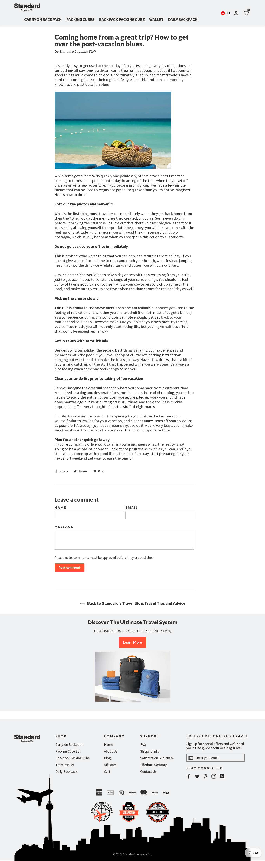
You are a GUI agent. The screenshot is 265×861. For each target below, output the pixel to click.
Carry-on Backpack (42, 19)
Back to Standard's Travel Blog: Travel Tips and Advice (136, 603)
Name (60, 507)
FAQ (143, 744)
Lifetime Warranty (153, 764)
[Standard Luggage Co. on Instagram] (213, 776)
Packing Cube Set (68, 751)
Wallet (156, 19)
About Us (110, 751)
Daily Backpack (182, 19)
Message (64, 526)
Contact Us (148, 771)
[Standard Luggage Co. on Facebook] (188, 776)
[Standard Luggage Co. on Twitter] (197, 776)
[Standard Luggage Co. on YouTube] (222, 776)
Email (131, 507)
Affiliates (110, 764)
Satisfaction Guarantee (157, 758)
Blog (107, 758)
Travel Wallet (64, 764)
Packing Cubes (80, 19)
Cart (107, 771)
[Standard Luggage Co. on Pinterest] (205, 776)
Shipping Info (149, 751)
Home (108, 744)
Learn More (132, 642)
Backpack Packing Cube (122, 19)
